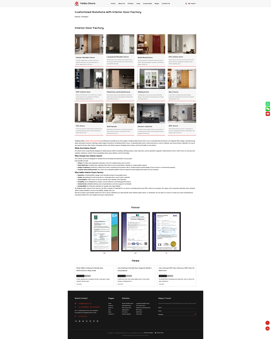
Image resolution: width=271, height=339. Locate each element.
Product (131, 3)
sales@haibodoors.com (84, 303)
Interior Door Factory (92, 141)
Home (113, 3)
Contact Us (166, 3)
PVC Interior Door (176, 57)
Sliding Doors (143, 92)
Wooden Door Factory (128, 335)
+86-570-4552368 (95, 307)
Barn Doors (173, 92)
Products (110, 305)
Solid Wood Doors (145, 57)
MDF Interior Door (83, 92)
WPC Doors (173, 126)
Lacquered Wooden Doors (118, 57)
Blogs (157, 3)
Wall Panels (112, 126)
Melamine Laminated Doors (118, 92)
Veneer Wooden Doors (85, 57)
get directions (82, 316)
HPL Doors (80, 126)
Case (138, 3)
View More (79, 284)
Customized (147, 3)
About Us (121, 3)
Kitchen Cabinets (145, 126)
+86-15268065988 (83, 307)
